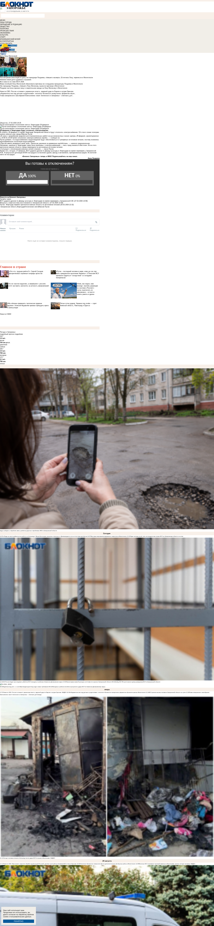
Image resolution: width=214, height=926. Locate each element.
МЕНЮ (2, 20)
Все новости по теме (8, 82)
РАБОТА (14, 45)
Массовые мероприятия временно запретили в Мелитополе (109, 536)
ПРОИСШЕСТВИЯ (7, 31)
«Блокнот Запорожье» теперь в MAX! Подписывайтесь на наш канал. (50, 156)
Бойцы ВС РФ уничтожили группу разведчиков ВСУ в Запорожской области (137, 682)
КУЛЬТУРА (4, 35)
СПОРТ (2, 37)
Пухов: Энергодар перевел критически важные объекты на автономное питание (30, 205)
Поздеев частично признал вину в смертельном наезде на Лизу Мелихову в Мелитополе (33, 88)
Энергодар (21, 207)
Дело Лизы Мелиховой (8, 56)
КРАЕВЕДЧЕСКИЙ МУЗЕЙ (10, 39)
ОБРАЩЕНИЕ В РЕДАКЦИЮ (11, 24)
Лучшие (12, 228)
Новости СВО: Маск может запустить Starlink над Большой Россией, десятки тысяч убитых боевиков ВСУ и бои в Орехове (39, 863)
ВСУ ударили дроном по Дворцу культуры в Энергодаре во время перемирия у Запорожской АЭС (37, 201)
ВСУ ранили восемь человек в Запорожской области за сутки (167, 692)
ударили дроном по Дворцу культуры (44, 151)
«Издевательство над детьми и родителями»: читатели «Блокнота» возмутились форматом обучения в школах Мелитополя (107, 692)
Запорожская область (8, 207)
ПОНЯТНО (18, 921)
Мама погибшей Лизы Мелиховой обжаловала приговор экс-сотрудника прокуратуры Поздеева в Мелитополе (41, 84)
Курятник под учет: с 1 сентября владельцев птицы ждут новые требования (26, 686)
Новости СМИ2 (5, 314)
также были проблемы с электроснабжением (43, 145)
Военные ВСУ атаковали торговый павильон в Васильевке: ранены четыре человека (164, 863)
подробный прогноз (7, 334)
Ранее (21, 228)
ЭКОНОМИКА (5, 33)
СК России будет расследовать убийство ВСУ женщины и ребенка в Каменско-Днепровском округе (33, 682)
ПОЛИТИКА (4, 29)
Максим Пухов (44, 207)
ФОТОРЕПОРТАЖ (7, 41)
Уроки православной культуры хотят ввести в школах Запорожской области (89, 682)
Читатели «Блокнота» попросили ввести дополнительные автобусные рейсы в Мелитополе (107, 863)
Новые (3, 228)
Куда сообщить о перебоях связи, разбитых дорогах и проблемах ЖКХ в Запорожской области (28, 530)
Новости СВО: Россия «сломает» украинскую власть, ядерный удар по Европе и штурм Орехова (32, 692)
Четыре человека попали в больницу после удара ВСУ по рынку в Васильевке (26, 858)
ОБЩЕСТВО (4, 26)
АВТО (13, 50)
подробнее (19, 334)
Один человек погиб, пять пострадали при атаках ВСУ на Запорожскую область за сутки (156, 536)
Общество (4, 123)
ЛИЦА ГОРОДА (6, 22)
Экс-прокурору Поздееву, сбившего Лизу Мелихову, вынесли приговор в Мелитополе (32, 86)
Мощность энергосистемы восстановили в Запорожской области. (24, 203)
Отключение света (32, 207)
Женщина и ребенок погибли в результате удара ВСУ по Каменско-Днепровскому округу (78, 686)
